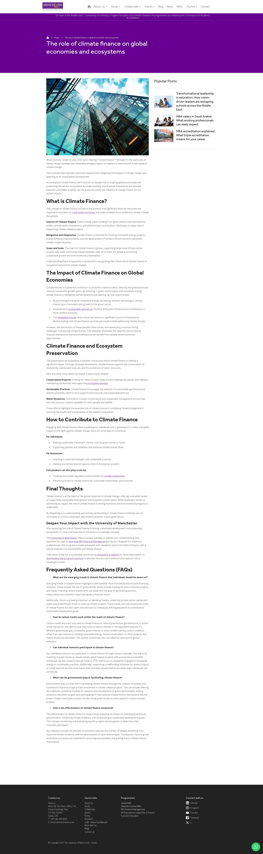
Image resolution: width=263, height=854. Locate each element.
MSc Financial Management (133, 809)
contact (205, 6)
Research (89, 819)
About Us (89, 803)
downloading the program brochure (64, 558)
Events (87, 815)
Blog (160, 6)
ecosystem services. (98, 383)
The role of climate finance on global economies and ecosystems (92, 37)
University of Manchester (63, 537)
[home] (52, 6)
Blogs (57, 37)
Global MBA (126, 803)
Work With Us (90, 825)
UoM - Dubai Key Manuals (96, 822)
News (170, 6)
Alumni (88, 812)
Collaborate (90, 809)
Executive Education (130, 815)
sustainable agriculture (80, 309)
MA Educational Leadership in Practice (138, 812)
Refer (179, 6)
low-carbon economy (85, 212)
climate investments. (114, 476)
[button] (100, 6)
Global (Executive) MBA (131, 806)
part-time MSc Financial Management (88, 541)
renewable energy (67, 317)
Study (87, 806)
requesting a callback (108, 554)
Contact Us (90, 832)
